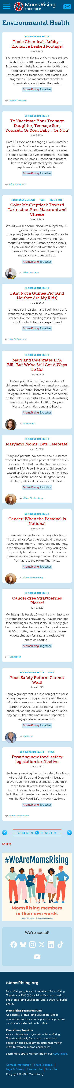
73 (46, 833)
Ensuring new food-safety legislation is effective (37, 759)
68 (23, 833)
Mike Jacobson (31, 272)
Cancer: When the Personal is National (37, 521)
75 (55, 833)
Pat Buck (27, 736)
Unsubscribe (34, 1069)
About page (60, 1053)
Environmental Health (37, 36)
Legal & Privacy (15, 1069)
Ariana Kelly (29, 423)
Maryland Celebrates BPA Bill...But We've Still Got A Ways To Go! (37, 365)
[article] (37, 69)
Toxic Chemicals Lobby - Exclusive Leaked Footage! (37, 44)
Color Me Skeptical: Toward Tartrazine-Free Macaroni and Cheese (37, 210)
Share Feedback (43, 1064)
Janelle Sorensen (18, 100)
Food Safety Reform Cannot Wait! (37, 680)
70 (32, 833)
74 (50, 833)
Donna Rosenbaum (19, 815)
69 (27, 833)
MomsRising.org (35, 6)
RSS (9, 844)
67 (19, 833)
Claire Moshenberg (33, 498)
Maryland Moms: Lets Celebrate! (37, 444)
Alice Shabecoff (17, 184)
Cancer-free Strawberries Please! (37, 600)
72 (41, 833)
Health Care (56, 199)
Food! (43, 199)
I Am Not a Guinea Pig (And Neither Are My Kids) (37, 295)
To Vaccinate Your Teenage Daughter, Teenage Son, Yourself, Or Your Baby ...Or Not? (37, 126)
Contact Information (18, 1064)
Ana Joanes (15, 657)
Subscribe (51, 1069)
